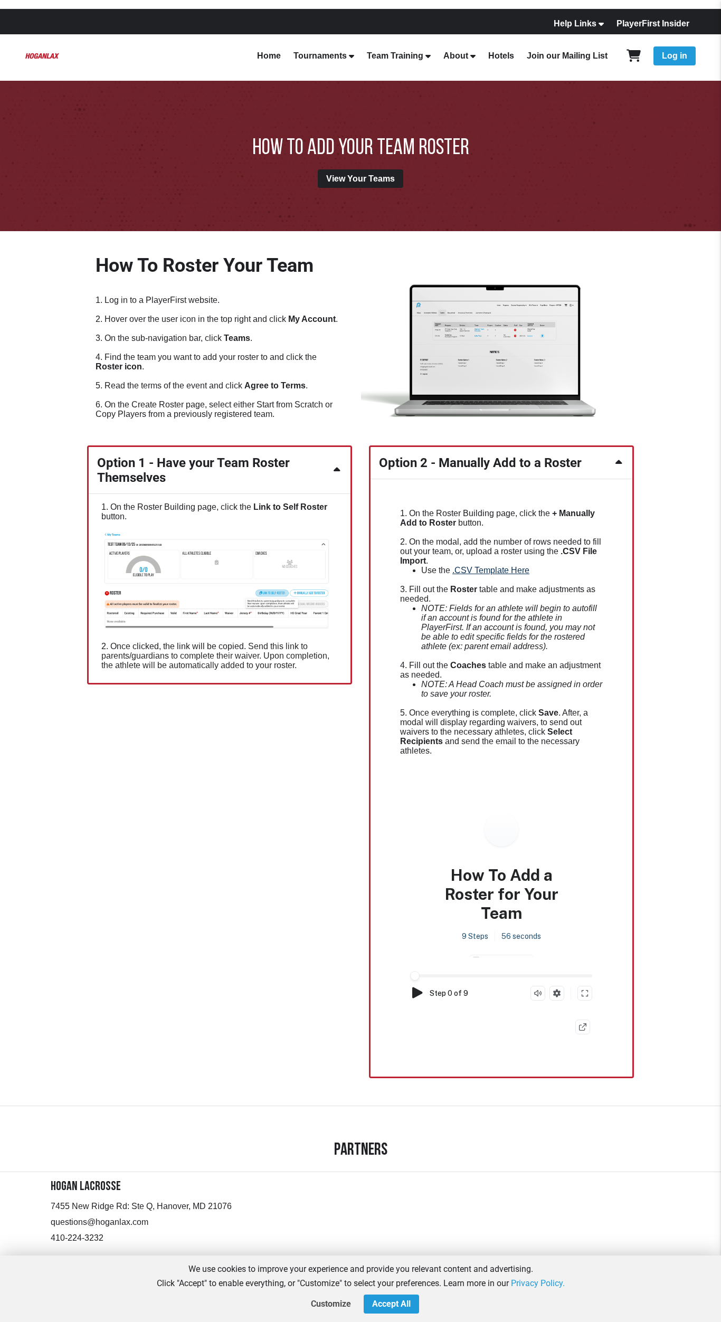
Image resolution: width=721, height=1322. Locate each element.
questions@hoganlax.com (99, 1222)
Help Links (575, 23)
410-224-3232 (77, 1237)
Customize (331, 1304)
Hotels (501, 55)
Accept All (391, 1304)
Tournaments (320, 55)
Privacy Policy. (538, 1283)
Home (269, 55)
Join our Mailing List (567, 55)
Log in (674, 55)
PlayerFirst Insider (652, 23)
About (455, 55)
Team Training (395, 55)
